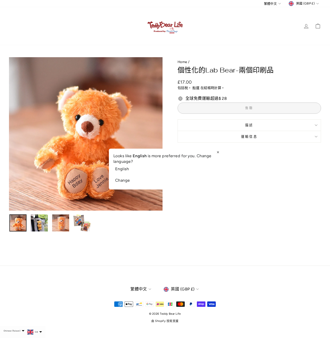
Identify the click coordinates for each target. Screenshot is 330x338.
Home (182, 62)
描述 (249, 125)
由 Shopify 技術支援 (164, 321)
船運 (195, 88)
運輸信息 (249, 137)
